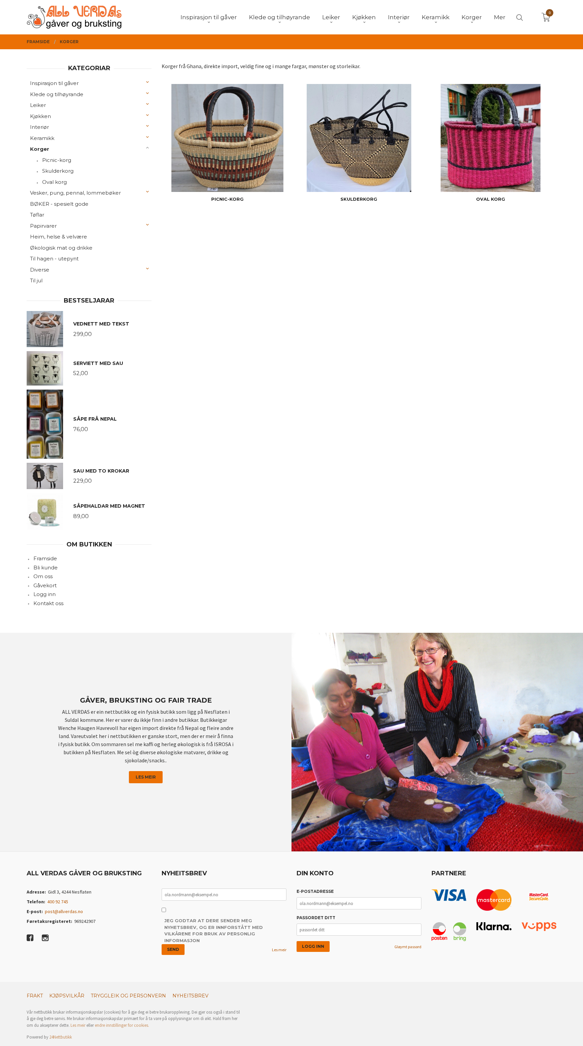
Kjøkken (40, 116)
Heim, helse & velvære (58, 236)
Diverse (39, 269)
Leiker (38, 105)
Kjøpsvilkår (66, 996)
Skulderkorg (58, 171)
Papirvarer (43, 226)
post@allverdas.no (64, 911)
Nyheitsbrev (190, 996)
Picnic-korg (56, 160)
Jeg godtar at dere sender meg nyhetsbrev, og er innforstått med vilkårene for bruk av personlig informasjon (213, 930)
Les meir (146, 777)
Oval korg (54, 182)
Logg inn (44, 594)
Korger (39, 149)
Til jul (36, 280)
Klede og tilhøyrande (56, 94)
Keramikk (42, 138)
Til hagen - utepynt (54, 258)
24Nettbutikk (60, 1037)
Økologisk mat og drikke (61, 248)
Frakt (35, 996)
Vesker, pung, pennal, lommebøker (75, 193)
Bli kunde (45, 567)
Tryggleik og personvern (128, 996)
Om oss (43, 576)
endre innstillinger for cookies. (122, 1025)
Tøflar (37, 214)
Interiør (39, 127)
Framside (45, 558)
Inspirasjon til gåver (54, 83)
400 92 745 (57, 902)
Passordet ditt (316, 917)
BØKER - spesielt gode (59, 204)
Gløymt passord (407, 946)
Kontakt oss (48, 603)
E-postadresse (315, 891)
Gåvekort (45, 585)
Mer (499, 17)
